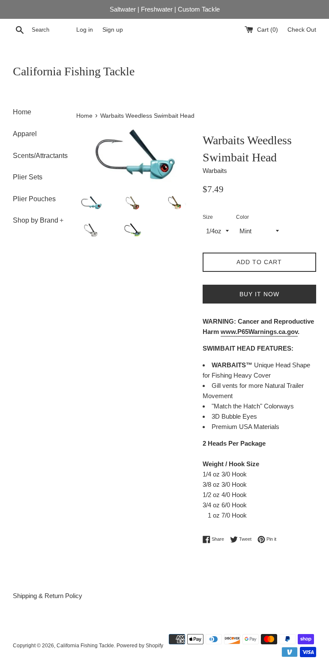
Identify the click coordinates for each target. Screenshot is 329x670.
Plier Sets (27, 177)
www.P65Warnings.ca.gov (259, 331)
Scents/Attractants (38, 155)
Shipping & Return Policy (47, 595)
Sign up (112, 30)
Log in (84, 30)
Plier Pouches (34, 198)
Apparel (25, 133)
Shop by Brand (38, 220)
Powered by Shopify (140, 646)
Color (242, 217)
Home (22, 112)
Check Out (301, 30)
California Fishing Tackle (74, 71)
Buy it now (259, 294)
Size (208, 217)
